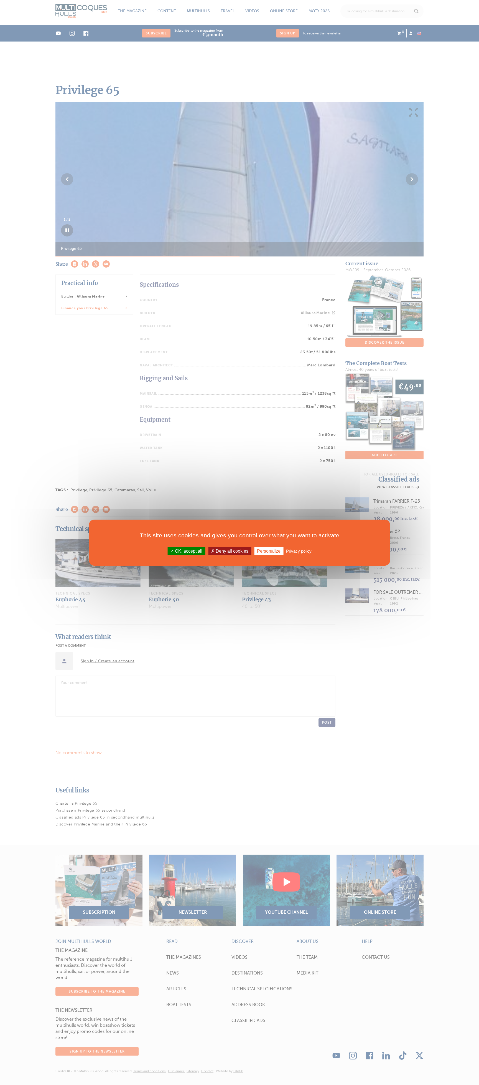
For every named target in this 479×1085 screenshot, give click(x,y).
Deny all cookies (231, 550)
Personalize (269, 550)
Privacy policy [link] (299, 550)
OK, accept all (188, 550)
